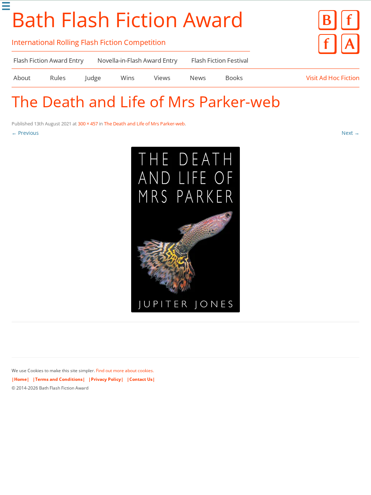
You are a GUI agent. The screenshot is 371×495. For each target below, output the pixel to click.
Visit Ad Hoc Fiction (332, 78)
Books (234, 78)
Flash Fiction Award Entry (48, 60)
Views (162, 78)
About (21, 78)
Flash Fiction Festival (219, 60)
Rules (58, 78)
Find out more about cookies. (125, 370)
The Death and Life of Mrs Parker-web (144, 123)
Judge (93, 78)
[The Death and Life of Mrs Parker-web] (185, 229)
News (198, 78)
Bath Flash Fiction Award (127, 19)
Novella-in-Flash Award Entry (137, 60)
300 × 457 (88, 123)
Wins (127, 78)
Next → (350, 132)
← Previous (25, 132)
